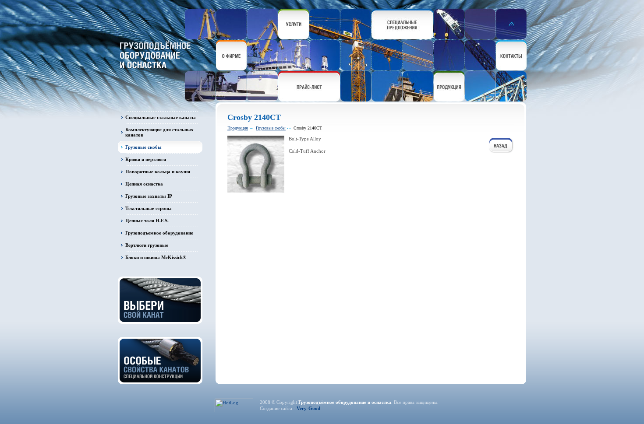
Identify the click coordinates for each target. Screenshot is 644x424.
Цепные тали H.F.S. (147, 220)
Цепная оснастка (144, 183)
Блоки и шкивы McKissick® (155, 257)
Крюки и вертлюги (145, 159)
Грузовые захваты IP (148, 196)
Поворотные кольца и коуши (157, 171)
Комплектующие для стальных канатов (159, 132)
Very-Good (308, 408)
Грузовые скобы (143, 147)
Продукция (237, 128)
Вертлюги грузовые (146, 245)
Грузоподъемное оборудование (159, 232)
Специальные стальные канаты (160, 117)
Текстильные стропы (148, 208)
